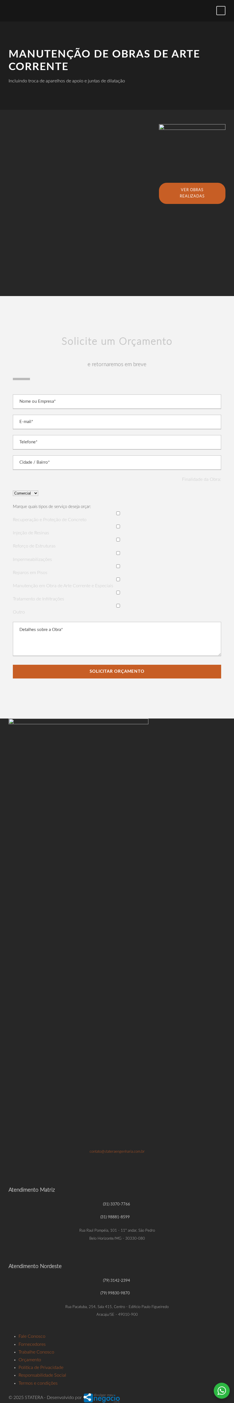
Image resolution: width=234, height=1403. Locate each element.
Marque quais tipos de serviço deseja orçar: (52, 507)
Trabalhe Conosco (36, 1352)
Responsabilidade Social (42, 1375)
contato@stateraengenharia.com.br (117, 1151)
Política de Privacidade (41, 1367)
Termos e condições (38, 1383)
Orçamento (30, 1360)
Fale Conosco (32, 1336)
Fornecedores (32, 1344)
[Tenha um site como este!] (101, 1397)
